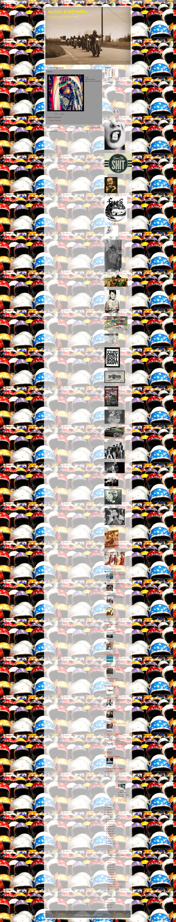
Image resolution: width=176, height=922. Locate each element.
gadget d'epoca (112, 852)
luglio (109, 831)
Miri (107, 626)
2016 (108, 807)
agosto (110, 829)
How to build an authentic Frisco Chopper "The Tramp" (120, 586)
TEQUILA (109, 752)
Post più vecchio (93, 128)
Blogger (99, 915)
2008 (108, 907)
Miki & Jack (111, 867)
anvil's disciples (111, 722)
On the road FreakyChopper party (119, 573)
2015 (108, 810)
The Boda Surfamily (112, 654)
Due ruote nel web (112, 678)
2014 (108, 812)
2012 (108, 817)
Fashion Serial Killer (112, 686)
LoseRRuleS (110, 642)
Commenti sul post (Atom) (60, 131)
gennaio (110, 897)
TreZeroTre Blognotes (113, 740)
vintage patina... (112, 874)
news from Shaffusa (113, 889)
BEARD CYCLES (111, 595)
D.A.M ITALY (116, 631)
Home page (73, 128)
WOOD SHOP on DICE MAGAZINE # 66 (119, 700)
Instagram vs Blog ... (112, 735)
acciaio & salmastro (68, 12)
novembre (111, 821)
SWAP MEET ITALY (112, 624)
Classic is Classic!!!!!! (119, 597)
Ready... (110, 862)
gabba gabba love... (113, 884)
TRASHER (109, 771)
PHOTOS (116, 656)
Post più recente (53, 128)
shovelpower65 (111, 666)
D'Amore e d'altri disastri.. (120, 758)
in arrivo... (110, 848)
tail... (109, 894)
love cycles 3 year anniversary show (118, 882)
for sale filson (111, 869)
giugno (110, 833)
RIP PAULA (116, 644)
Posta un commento (55, 120)
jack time (110, 850)
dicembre (111, 819)
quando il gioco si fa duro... (115, 886)
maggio (110, 836)
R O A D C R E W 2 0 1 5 (120, 711)
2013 (108, 814)
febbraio (110, 843)
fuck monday (111, 879)
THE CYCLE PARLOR (112, 756)
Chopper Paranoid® (112, 710)
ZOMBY (108, 607)
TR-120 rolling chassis (119, 723)
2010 (108, 902)
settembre (111, 826)
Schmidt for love (112, 877)
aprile (110, 838)
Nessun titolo (111, 857)
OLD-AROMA (110, 630)
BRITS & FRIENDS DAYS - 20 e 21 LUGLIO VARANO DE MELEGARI (120, 743)
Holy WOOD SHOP (112, 698)
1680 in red (111, 872)
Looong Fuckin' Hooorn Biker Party (118, 855)
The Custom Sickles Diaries (115, 734)
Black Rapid (116, 687)
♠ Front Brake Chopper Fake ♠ (115, 583)
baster (122, 790)
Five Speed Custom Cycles (114, 768)
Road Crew (109, 571)
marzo (110, 841)
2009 (108, 905)
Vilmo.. (110, 845)
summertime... (112, 865)
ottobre (110, 824)
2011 (108, 900)
